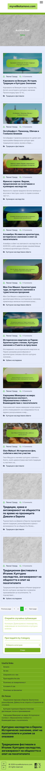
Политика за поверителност (14, 682)
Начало (6, 667)
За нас (5, 671)
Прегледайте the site (11, 678)
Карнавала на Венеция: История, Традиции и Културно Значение (20, 82)
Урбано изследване (14, 360)
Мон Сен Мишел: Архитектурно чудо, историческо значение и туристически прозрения (19, 289)
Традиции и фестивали (15, 96)
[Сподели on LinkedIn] (36, 767)
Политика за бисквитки (12, 690)
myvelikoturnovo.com (22, 6)
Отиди (22, 650)
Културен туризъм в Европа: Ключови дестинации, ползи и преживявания (18, 710)
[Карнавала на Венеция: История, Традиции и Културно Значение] (22, 63)
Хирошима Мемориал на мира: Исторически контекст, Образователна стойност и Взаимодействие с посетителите (20, 399)
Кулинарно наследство (15, 199)
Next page (33, 609)
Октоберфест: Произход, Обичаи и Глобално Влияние (21, 132)
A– (4, 767)
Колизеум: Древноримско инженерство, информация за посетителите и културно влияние (21, 626)
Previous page (6, 609)
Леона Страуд (12, 76)
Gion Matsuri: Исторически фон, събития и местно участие (19, 451)
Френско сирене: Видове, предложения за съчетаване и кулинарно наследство (19, 184)
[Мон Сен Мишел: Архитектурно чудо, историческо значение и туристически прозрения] (22, 269)
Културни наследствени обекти (18, 252)
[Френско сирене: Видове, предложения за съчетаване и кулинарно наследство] (22, 164)
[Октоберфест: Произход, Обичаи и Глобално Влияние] (22, 113)
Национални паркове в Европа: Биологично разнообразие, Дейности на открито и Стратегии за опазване (22, 702)
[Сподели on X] (39, 764)
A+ (4, 764)
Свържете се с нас (10, 675)
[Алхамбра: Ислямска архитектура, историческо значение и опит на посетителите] (22, 217)
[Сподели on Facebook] (36, 764)
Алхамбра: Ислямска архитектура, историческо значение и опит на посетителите (21, 237)
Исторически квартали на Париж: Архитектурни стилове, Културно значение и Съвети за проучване (20, 342)
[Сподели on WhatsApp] (39, 767)
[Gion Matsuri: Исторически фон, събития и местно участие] (22, 433)
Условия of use (9, 686)
